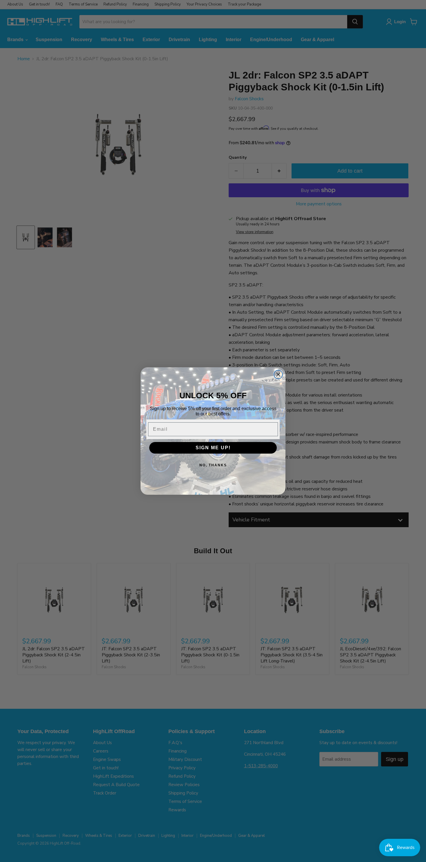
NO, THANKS (213, 465)
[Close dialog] (278, 374)
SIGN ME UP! (213, 447)
